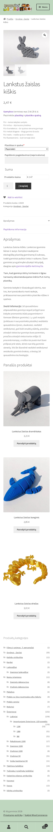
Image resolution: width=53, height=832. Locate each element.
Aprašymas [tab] (8, 220)
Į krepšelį (23, 185)
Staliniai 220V (16, 751)
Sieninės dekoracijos (19, 682)
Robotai (10, 706)
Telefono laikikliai (15, 766)
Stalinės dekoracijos (19, 687)
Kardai (10, 662)
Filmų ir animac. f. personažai (20, 647)
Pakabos (10, 692)
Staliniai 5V (15, 756)
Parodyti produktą (26, 443)
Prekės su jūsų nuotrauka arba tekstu (24, 697)
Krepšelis (41, 824)
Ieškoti (26, 827)
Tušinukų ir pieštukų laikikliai (20, 771)
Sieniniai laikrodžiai (19, 672)
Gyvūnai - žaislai (22, 19)
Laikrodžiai (12, 667)
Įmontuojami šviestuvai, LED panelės (30, 721)
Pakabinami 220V (18, 741)
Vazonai (10, 780)
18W (18, 731)
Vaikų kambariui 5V (19, 761)
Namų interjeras (14, 677)
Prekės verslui (13, 702)
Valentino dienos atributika (19, 775)
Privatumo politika (13, 815)
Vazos (9, 785)
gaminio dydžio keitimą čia (29, 266)
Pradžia (10, 19)
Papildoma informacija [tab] (14, 229)
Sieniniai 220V (16, 746)
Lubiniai (14, 716)
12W (18, 726)
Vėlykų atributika (15, 790)
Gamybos (8, 111)
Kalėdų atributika (15, 657)
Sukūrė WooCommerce (36, 815)
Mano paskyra (9, 827)
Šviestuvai (11, 711)
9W (18, 736)
